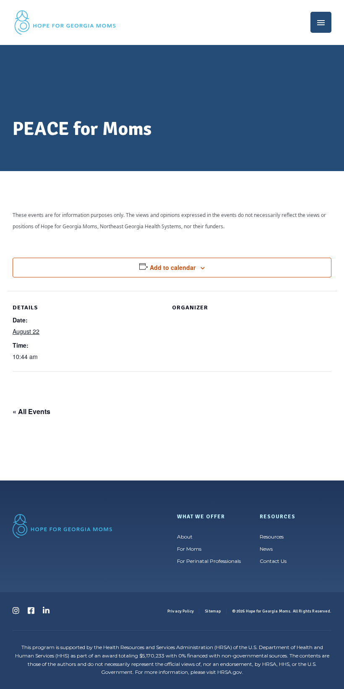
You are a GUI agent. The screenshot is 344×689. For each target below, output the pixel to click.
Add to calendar (172, 267)
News (266, 549)
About (185, 536)
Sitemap (213, 611)
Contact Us (273, 561)
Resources (272, 536)
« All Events (31, 411)
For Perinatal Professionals (209, 561)
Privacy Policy (180, 611)
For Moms (189, 549)
